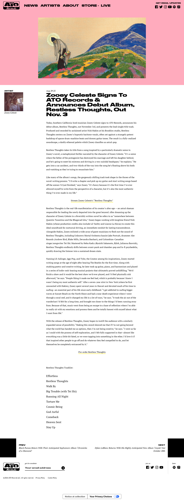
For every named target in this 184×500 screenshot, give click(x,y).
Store (89, 5)
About (71, 5)
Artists (50, 5)
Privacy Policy (40, 478)
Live (105, 5)
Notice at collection (75, 496)
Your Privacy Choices (101, 496)
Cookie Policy (52, 478)
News (31, 5)
